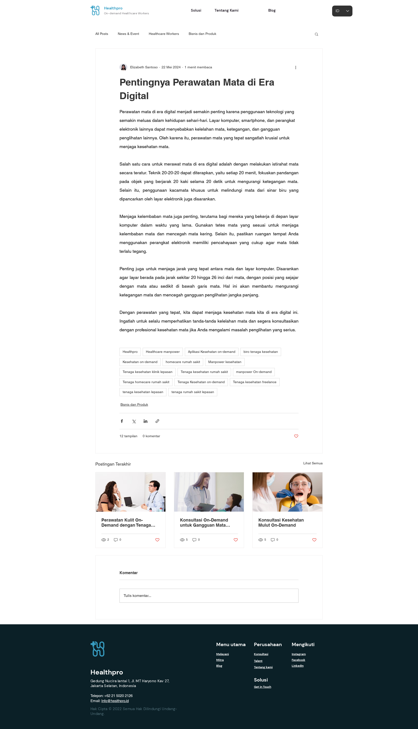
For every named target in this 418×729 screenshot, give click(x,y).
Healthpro (113, 8)
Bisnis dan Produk (202, 34)
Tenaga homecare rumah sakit (146, 382)
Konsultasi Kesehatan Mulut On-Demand (281, 522)
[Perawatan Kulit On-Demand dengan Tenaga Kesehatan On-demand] (130, 492)
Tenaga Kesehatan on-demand (201, 382)
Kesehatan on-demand (140, 362)
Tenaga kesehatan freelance (254, 382)
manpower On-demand (254, 372)
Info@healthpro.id (115, 701)
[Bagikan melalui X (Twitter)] (133, 421)
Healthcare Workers (164, 34)
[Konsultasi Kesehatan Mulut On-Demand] (287, 492)
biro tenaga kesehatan (261, 352)
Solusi (261, 680)
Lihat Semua (313, 463)
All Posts (101, 34)
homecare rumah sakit (183, 362)
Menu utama (231, 644)
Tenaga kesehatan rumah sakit (204, 372)
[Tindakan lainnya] (296, 67)
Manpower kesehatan (224, 362)
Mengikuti (303, 644)
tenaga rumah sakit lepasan (193, 392)
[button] (316, 34)
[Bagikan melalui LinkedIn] (145, 421)
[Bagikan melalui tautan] (157, 421)
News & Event (128, 34)
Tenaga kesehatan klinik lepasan (147, 372)
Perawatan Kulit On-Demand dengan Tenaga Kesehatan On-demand (126, 522)
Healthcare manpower (163, 352)
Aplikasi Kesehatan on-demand (211, 352)
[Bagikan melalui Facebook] (121, 421)
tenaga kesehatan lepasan (143, 392)
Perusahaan (268, 644)
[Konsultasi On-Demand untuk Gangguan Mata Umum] (209, 492)
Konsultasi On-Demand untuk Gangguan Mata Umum (204, 522)
